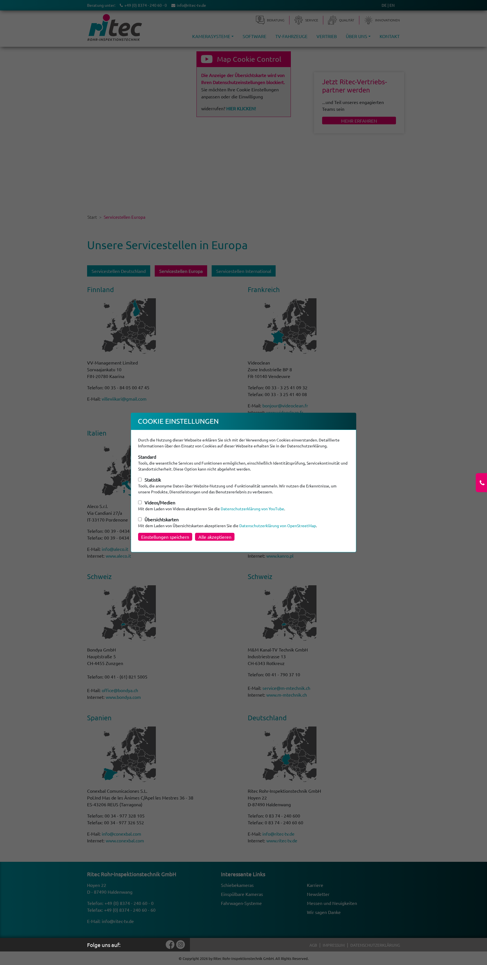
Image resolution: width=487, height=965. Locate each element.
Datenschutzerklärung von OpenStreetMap (277, 525)
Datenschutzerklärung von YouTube (252, 508)
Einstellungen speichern (165, 537)
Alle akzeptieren (214, 537)
